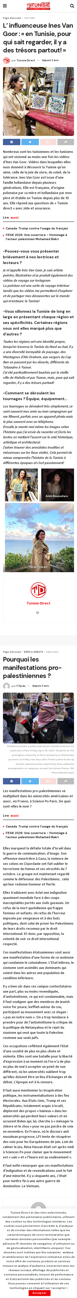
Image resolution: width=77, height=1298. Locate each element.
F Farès (21, 685)
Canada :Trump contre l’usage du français (37, 228)
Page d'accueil (12, 18)
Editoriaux (52, 651)
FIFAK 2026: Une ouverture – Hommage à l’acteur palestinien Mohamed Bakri (36, 237)
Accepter (40, 1293)
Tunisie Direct (26, 60)
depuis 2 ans (50, 60)
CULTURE (29, 18)
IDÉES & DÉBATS (33, 651)
